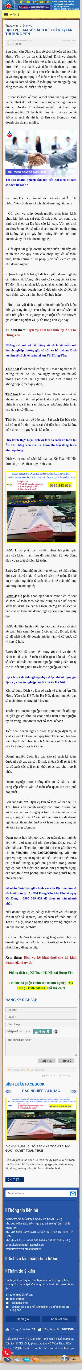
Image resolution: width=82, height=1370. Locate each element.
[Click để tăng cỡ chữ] (17, 44)
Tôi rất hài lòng (19, 1302)
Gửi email (50, 1075)
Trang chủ (11, 25)
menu (11, 15)
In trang (67, 1075)
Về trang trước (18, 1069)
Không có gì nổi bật (21, 1294)
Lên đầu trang (37, 1069)
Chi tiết (13, 1179)
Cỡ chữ (10, 44)
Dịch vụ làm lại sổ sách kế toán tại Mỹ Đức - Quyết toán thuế (37, 1148)
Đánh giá (23, 1319)
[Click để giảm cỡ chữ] (20, 44)
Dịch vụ (27, 25)
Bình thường (17, 1298)
